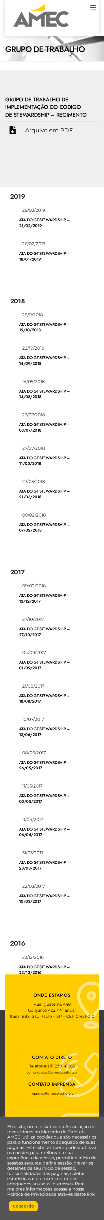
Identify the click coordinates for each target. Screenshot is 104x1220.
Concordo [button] (23, 1206)
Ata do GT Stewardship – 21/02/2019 (44, 223)
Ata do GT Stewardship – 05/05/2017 (44, 798)
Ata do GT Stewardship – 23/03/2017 (44, 865)
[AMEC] (41, 28)
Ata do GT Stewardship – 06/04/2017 (44, 832)
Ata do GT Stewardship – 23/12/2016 (44, 970)
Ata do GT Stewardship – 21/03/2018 (44, 494)
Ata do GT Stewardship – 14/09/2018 (44, 360)
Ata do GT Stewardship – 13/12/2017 (44, 598)
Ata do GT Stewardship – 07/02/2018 (44, 527)
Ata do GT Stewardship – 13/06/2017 (44, 732)
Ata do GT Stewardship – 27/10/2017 (44, 632)
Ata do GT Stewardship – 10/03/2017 (44, 899)
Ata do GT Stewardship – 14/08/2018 (44, 394)
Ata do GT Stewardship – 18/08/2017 (44, 698)
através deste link (76, 1194)
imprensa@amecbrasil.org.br (52, 1093)
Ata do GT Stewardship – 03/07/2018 (44, 427)
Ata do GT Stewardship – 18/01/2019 (44, 256)
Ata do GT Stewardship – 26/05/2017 (44, 765)
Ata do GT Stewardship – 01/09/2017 (44, 665)
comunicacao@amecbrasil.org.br (52, 1072)
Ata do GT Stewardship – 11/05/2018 (44, 461)
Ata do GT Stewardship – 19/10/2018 (44, 327)
